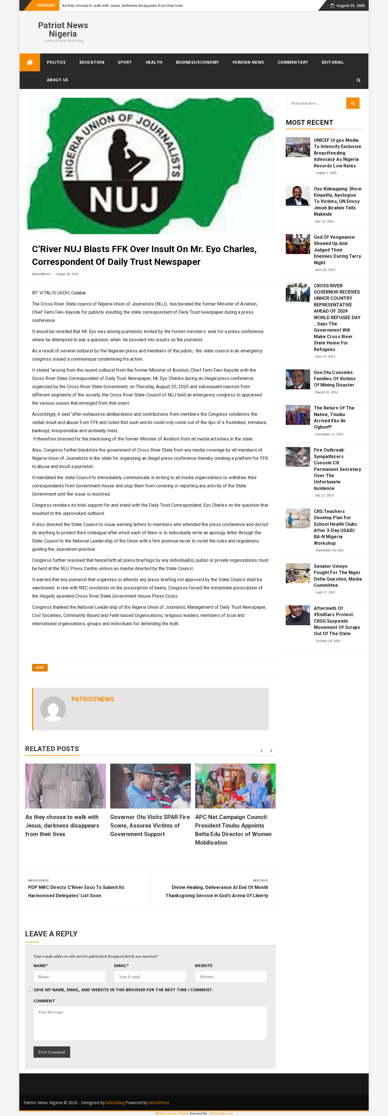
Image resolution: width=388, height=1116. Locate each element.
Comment (44, 1000)
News (40, 668)
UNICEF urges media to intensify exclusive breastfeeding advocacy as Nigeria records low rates (337, 153)
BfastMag (115, 1102)
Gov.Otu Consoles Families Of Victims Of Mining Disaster (335, 379)
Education (92, 62)
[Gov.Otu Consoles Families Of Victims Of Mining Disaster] (298, 379)
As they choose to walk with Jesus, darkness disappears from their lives (122, 5)
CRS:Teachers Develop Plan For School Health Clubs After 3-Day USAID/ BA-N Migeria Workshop (335, 527)
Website (203, 965)
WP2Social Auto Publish (172, 1113)
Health (154, 62)
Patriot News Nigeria (63, 29)
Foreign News (248, 62)
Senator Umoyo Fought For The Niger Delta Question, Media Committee (338, 576)
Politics (56, 62)
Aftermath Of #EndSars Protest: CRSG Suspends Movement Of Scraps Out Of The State (337, 621)
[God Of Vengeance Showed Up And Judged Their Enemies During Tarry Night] (298, 244)
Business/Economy (197, 62)
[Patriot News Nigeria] (30, 62)
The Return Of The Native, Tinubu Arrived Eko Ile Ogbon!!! (334, 417)
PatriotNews (41, 274)
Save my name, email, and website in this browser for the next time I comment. (123, 989)
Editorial (333, 62)
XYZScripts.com (221, 1113)
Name (41, 965)
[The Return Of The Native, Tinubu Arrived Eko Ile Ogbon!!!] (298, 415)
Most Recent (310, 122)
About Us (57, 79)
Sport (125, 62)
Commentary (293, 62)
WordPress (159, 1102)
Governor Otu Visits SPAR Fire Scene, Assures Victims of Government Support (150, 825)
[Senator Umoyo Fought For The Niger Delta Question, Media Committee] (298, 573)
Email (121, 965)
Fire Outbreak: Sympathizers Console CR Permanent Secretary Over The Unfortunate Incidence (337, 469)
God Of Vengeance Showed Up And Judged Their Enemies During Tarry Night (337, 249)
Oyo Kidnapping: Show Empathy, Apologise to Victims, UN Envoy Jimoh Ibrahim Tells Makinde (337, 201)
